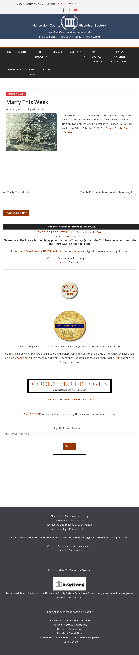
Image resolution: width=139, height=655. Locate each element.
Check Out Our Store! (67, 3)
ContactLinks (31, 72)
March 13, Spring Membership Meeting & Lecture (106, 194)
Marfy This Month (15, 94)
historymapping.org (19, 357)
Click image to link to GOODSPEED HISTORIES (69, 399)
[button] (28, 57)
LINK (117, 357)
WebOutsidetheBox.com (78, 570)
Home (9, 52)
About (22, 52)
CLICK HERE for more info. (69, 262)
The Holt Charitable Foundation (69, 624)
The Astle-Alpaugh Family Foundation (69, 620)
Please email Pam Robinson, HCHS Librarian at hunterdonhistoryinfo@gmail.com (55, 251)
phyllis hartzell (37, 109)
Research (59, 52)
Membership (13, 69)
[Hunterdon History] (69, 16)
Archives (75, 52)
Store (46, 69)
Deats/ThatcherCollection (118, 56)
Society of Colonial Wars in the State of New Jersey (69, 637)
